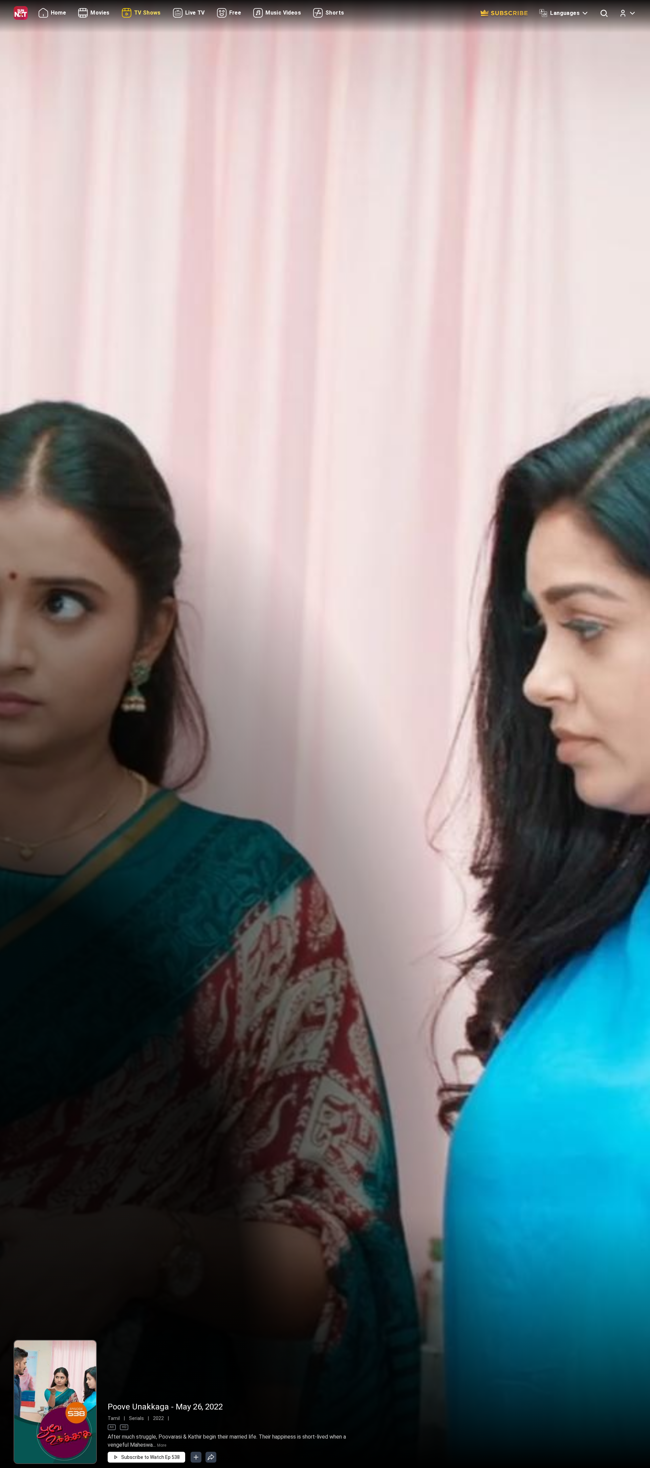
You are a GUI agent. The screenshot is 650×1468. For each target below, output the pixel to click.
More (161, 1445)
